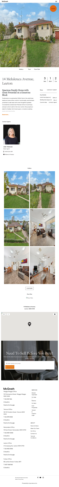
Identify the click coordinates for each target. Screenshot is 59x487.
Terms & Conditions (33, 437)
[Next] (56, 35)
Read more (5, 114)
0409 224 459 (9, 151)
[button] (56, 1)
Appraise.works (33, 483)
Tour (29, 69)
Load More (29, 288)
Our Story (33, 431)
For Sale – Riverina (34, 399)
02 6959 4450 (9, 433)
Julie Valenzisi (7, 147)
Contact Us (34, 433)
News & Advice (34, 426)
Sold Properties (34, 406)
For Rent (34, 403)
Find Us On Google (9, 405)
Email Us (7, 402)
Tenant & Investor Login (34, 413)
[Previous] (3, 35)
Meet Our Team (35, 428)
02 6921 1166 (8, 399)
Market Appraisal (34, 394)
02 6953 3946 (9, 449)
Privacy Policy (20, 479)
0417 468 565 (9, 464)
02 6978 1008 (9, 417)
